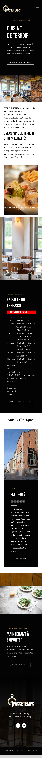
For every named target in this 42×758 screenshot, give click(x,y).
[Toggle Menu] (37, 8)
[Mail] (24, 725)
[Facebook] (18, 725)
